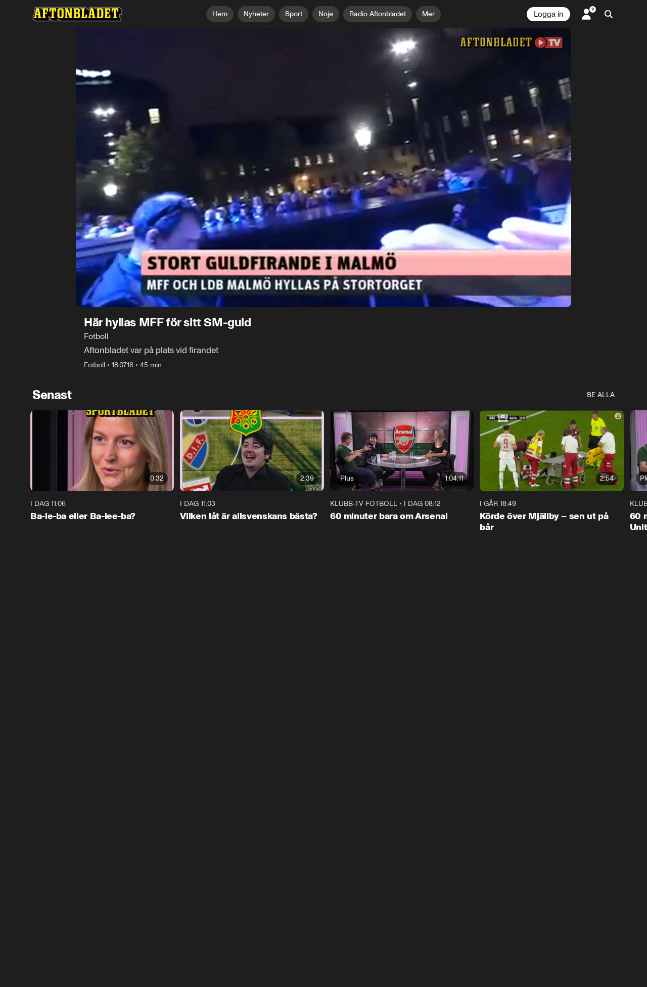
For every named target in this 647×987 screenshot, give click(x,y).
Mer (428, 14)
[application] (323, 167)
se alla (601, 395)
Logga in (548, 14)
